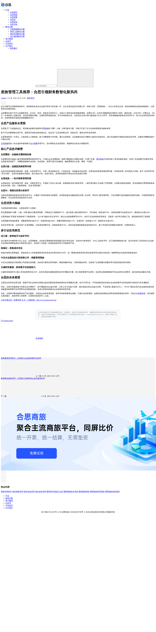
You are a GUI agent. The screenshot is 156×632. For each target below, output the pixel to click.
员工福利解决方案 (17, 36)
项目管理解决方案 (17, 34)
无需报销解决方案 (17, 29)
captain (3, 98)
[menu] (2, 2)
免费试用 (141, 293)
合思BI (13, 20)
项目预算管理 (17, 492)
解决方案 (9, 27)
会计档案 (33, 143)
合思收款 (13, 22)
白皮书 (8, 41)
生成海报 (39, 338)
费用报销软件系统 (70, 492)
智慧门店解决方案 (17, 31)
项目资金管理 (29, 492)
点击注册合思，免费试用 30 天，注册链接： (19, 300)
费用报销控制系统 (112, 492)
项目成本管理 (40, 492)
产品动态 (9, 43)
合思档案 (13, 17)
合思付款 (13, 24)
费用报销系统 (84, 492)
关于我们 (9, 46)
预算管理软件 (6, 492)
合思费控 (13, 12)
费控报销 (100, 159)
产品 (7, 10)
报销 (46, 128)
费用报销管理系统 (97, 492)
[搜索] (75, 78)
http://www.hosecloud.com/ (46, 300)
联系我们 (13, 48)
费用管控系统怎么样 (55, 492)
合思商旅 (13, 15)
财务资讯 (30, 98)
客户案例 (9, 39)
